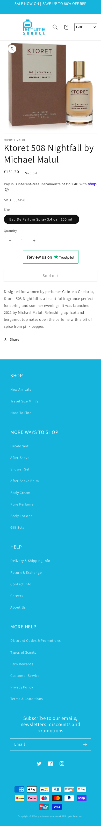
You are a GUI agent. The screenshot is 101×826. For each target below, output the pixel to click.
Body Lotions (21, 515)
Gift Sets (17, 527)
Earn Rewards (21, 664)
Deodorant (19, 446)
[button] (6, 27)
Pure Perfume (21, 504)
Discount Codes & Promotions (35, 640)
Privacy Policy (21, 687)
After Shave (20, 457)
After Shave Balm (24, 480)
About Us (18, 607)
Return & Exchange (26, 572)
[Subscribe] (85, 744)
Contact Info (20, 584)
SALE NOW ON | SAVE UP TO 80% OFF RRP (50, 3)
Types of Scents (23, 652)
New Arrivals (20, 389)
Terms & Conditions (26, 698)
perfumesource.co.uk (49, 816)
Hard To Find (21, 412)
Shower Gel (20, 469)
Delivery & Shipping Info (30, 560)
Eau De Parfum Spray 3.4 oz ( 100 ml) (41, 219)
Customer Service (25, 675)
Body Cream (20, 492)
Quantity (10, 231)
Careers (16, 595)
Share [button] (14, 339)
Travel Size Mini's (24, 401)
